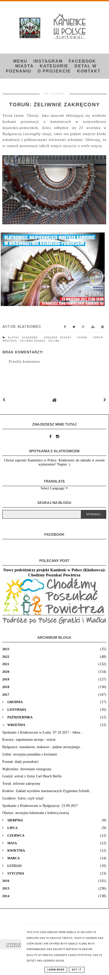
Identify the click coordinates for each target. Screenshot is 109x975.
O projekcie (54, 71)
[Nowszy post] (4, 400)
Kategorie (54, 66)
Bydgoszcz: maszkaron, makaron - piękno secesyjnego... (42, 747)
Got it (77, 969)
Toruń (99, 337)
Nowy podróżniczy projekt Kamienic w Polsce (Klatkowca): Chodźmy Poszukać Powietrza (54, 572)
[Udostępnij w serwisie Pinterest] (102, 328)
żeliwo (54, 341)
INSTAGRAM (48, 61)
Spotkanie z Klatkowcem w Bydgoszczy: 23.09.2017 (40, 806)
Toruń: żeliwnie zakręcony (21, 783)
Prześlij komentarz (24, 361)
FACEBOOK (82, 61)
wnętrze (10, 341)
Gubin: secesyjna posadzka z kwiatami (29, 754)
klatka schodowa (24, 337)
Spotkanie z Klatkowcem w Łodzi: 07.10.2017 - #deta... (42, 732)
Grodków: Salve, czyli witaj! (23, 798)
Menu (20, 61)
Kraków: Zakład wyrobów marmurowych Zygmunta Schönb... (47, 791)
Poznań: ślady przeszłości (20, 762)
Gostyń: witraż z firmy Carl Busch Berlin (32, 776)
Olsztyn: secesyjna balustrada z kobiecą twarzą (35, 813)
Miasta (24, 66)
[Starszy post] (104, 400)
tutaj (46, 134)
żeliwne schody (33, 341)
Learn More (55, 969)
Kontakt (89, 71)
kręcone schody (59, 337)
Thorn (83, 337)
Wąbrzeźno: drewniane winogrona (26, 769)
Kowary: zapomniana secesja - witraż (29, 739)
